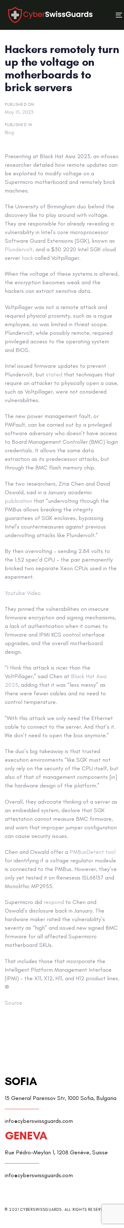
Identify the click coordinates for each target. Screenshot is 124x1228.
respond (54, 902)
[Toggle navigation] (104, 15)
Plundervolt (19, 249)
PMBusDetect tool (92, 851)
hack (27, 257)
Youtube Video (23, 593)
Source (13, 1002)
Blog (9, 132)
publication (18, 500)
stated (54, 374)
